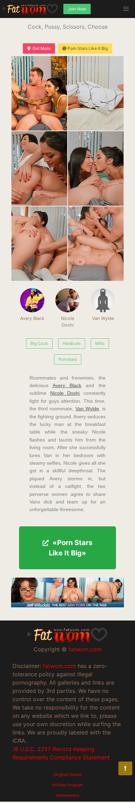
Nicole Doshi (67, 322)
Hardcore (72, 343)
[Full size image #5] (96, 243)
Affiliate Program (67, 785)
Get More (42, 48)
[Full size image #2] (39, 168)
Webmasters (67, 795)
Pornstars (67, 359)
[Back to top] (125, 768)
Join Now (77, 8)
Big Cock (39, 343)
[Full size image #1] (96, 93)
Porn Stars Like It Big (88, 48)
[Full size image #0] (39, 93)
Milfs (100, 343)
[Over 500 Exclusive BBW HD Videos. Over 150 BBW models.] (67, 605)
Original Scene (67, 774)
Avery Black (32, 318)
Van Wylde (103, 318)
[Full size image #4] (39, 243)
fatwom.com (85, 649)
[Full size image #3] (96, 168)
